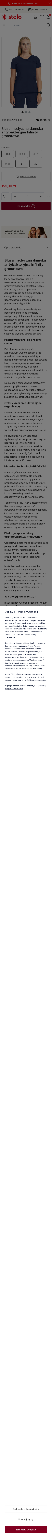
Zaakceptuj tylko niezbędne (26, 1509)
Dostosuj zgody (26, 1519)
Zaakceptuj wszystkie (26, 1529)
